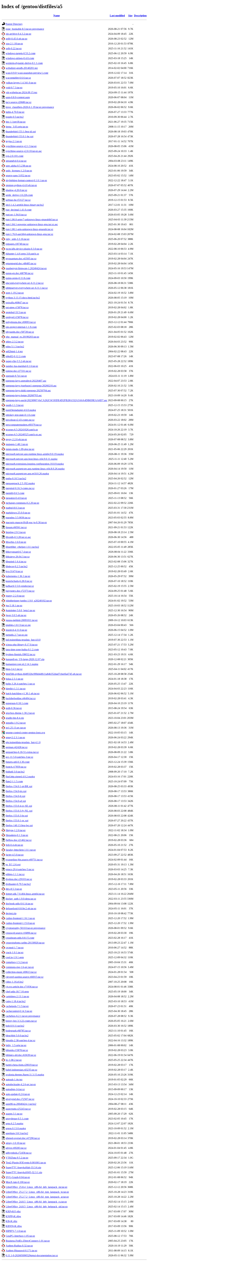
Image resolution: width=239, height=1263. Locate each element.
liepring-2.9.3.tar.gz (16, 532)
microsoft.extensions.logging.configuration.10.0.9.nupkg (35, 463)
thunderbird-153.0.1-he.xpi (19, 136)
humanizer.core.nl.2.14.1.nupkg (22, 664)
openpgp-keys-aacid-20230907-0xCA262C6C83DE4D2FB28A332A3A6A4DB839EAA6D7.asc (56, 400)
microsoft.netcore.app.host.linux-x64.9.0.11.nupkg (31, 459)
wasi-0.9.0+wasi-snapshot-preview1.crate (27, 73)
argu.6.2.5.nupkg (14, 1123)
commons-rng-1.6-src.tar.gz (20, 967)
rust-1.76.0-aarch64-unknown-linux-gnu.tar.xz (29, 234)
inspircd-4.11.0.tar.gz (16, 630)
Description (140, 15)
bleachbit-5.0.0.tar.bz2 (17, 1035)
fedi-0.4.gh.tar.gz (14, 845)
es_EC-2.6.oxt (13, 864)
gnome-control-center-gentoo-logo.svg (25, 732)
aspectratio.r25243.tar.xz (18, 1108)
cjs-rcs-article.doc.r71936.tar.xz (22, 986)
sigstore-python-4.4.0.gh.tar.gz (21, 185)
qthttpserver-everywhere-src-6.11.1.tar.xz (27, 288)
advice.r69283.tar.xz (16, 1148)
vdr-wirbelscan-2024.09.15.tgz (21, 92)
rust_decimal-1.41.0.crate (19, 209)
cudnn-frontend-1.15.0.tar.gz (20, 923)
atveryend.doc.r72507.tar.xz (20, 1099)
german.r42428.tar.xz (16, 747)
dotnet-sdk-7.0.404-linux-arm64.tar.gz (25, 893)
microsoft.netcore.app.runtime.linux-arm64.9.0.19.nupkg (35, 454)
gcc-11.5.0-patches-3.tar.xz (19, 757)
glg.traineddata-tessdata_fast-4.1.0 (23, 742)
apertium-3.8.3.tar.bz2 (17, 1133)
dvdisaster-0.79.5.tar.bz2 (18, 884)
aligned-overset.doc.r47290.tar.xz (23, 1138)
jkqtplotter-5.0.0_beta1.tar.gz (20, 610)
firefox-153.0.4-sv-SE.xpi (19, 805)
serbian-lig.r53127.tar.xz (18, 200)
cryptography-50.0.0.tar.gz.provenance (25, 928)
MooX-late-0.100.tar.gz (18, 1182)
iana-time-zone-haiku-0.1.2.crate (22, 649)
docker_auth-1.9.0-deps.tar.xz (21, 898)
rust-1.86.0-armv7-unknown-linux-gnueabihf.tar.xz (32, 219)
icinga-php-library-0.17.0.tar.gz (22, 644)
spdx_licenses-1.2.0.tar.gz (19, 170)
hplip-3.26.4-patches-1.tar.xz (20, 683)
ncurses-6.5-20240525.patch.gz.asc (24, 434)
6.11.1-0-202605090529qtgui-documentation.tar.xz (32, 1255)
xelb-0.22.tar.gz (14, 48)
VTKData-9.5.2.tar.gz (17, 1157)
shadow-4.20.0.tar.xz (16, 190)
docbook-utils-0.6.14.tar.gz (19, 903)
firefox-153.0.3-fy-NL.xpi (19, 810)
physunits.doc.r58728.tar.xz (20, 331)
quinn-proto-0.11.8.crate (18, 278)
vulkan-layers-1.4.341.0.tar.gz (21, 82)
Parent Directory (14, 24)
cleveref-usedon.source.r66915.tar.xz (24, 977)
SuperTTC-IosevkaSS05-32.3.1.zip (24, 1172)
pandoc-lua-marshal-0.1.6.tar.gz (22, 366)
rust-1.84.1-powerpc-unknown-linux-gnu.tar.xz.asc (32, 224)
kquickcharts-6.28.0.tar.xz (19, 581)
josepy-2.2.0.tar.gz (15, 595)
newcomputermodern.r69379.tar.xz (24, 424)
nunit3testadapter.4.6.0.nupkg (21, 410)
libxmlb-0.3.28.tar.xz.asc (18, 537)
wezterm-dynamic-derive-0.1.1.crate (24, 63)
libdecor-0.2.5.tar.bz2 (16, 566)
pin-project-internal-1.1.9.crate (21, 327)
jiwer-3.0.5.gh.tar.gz (16, 615)
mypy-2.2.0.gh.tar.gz (16, 439)
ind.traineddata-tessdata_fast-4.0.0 (23, 639)
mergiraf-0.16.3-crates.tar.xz (20, 488)
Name (56, 15)
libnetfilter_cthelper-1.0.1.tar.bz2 (22, 546)
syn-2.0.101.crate (14, 156)
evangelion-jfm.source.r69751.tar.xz (24, 859)
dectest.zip (11, 913)
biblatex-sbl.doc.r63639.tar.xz (21, 1055)
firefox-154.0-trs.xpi (16, 791)
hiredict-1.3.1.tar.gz (16, 688)
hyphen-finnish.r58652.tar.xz (20, 654)
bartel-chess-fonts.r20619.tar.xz (22, 1064)
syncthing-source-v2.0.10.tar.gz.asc (24, 151)
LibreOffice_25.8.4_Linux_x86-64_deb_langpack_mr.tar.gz (36, 1187)
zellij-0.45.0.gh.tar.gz (16, 38)
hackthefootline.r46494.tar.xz (21, 698)
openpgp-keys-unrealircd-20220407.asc (26, 380)
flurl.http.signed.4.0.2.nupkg (20, 776)
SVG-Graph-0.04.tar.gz (18, 1177)
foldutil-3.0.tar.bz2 (15, 771)
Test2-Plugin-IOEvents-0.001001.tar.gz (26, 1162)
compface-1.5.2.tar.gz (17, 962)
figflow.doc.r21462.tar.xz (19, 840)
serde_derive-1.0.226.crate (19, 195)
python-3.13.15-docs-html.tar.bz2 (23, 297)
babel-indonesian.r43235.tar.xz (21, 1069)
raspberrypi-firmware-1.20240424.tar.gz (26, 268)
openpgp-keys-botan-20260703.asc (24, 395)
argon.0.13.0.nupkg (16, 1128)
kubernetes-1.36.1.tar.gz (18, 576)
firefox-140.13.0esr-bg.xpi (19, 825)
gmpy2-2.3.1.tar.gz (15, 737)
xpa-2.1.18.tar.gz (14, 43)
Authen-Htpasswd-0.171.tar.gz (21, 1250)
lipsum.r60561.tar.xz (16, 527)
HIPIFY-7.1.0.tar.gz (16, 1231)
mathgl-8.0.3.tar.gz (15, 507)
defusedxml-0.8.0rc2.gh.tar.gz (21, 908)
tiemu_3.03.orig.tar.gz (17, 126)
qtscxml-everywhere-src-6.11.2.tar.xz (25, 283)
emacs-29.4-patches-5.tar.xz (20, 869)
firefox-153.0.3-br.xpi (17, 815)
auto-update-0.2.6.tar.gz (18, 1094)
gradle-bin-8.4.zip (15, 718)
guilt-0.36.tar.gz (14, 708)
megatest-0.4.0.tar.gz (16, 498)
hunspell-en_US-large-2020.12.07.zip (25, 659)
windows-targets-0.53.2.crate (20, 53)
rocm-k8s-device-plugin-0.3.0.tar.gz (24, 248)
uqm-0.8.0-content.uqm (18, 97)
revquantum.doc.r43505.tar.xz (21, 258)
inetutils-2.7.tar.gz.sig (16, 634)
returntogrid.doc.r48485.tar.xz (21, 263)
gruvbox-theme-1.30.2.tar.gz (20, 713)
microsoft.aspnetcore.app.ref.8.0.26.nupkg (27, 473)
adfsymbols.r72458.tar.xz (19, 1152)
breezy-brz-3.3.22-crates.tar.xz (21, 1020)
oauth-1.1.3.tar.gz (15, 405)
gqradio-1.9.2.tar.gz (16, 722)
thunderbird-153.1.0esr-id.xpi (21, 131)
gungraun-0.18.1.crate (17, 703)
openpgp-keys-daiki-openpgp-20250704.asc (28, 390)
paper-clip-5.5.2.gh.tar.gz (18, 361)
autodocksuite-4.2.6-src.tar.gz (21, 1084)
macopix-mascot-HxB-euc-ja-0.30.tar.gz (26, 522)
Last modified (117, 15)
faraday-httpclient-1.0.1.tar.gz (21, 849)
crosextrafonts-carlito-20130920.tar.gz (25, 942)
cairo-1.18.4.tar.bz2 (16, 1001)
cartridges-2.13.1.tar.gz (17, 996)
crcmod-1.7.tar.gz (15, 947)
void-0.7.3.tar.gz (14, 87)
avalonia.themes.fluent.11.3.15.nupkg (25, 1074)
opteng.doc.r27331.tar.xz (18, 371)
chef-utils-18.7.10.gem (17, 991)
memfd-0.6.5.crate (15, 493)
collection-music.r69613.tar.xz (21, 972)
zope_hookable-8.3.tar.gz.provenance (25, 29)
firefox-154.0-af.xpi (16, 801)
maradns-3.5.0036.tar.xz (18, 517)
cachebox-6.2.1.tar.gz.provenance (23, 1016)
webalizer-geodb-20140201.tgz (22, 68)
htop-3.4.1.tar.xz (14, 669)
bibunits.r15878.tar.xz (17, 1050)
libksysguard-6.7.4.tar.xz (18, 551)
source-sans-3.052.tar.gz (18, 175)
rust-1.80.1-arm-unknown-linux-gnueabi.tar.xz (29, 229)
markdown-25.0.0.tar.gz (18, 512)
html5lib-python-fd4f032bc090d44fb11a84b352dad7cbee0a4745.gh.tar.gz (44, 674)
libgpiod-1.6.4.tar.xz (16, 561)
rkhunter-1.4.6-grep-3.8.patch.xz (22, 253)
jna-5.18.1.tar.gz (14, 605)
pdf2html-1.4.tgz (14, 351)
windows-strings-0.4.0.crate (20, 58)
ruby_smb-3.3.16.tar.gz (17, 239)
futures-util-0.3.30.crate (18, 762)
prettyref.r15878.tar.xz (17, 317)
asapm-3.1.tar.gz (14, 1113)
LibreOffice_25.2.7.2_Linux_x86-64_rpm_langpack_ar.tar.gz (37, 1196)
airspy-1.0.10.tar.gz (15, 1143)
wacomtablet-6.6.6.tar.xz (18, 77)
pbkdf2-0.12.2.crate (16, 356)
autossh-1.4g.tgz (14, 1079)
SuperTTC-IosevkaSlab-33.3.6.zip (23, 1167)
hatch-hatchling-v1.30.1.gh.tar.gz (23, 693)
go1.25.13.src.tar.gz (16, 727)
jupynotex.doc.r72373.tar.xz (20, 590)
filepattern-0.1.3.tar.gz (17, 835)
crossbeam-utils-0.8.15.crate (20, 937)
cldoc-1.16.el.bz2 (14, 981)
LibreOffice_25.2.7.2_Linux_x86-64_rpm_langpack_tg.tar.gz (37, 1192)
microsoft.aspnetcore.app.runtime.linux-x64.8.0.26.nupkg (35, 468)
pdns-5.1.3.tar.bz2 (15, 346)
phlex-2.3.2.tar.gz (15, 341)
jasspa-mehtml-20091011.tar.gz (22, 620)
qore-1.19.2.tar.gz (15, 292)
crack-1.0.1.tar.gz (14, 952)
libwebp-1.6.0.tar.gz (16, 542)
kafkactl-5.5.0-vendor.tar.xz (20, 586)
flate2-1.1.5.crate (14, 781)
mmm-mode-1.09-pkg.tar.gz (20, 449)
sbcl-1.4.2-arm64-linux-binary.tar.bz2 (25, 204)
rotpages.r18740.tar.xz (17, 244)
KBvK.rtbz (11, 1221)
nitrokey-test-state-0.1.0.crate (20, 415)
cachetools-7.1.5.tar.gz (17, 1006)
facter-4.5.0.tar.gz (15, 854)
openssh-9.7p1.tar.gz (16, 375)
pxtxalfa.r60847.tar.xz (17, 302)
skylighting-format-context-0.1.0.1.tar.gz (26, 180)
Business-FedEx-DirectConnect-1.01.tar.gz (28, 1240)
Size (130, 15)
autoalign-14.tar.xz (15, 1089)
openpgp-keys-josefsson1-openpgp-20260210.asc (31, 385)
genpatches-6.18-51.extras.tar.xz (22, 752)
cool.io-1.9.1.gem (15, 957)
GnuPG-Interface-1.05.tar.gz (20, 1235)
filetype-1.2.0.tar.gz (16, 830)
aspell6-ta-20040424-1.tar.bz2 (21, 1104)
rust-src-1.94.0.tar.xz (16, 214)
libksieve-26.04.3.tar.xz (18, 556)
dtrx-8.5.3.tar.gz (14, 889)
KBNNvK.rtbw (14, 1226)
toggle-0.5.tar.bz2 (15, 116)
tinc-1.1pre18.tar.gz (16, 121)
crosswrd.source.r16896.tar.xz (21, 933)
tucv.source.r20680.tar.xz (18, 102)
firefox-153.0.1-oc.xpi (17, 820)
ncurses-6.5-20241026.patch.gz (22, 429)
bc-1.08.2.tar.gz (14, 1060)
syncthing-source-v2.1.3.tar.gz (21, 146)
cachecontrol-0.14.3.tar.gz (19, 1011)
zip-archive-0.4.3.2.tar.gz (18, 33)
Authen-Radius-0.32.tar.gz (19, 1245)
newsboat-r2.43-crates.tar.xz (20, 419)
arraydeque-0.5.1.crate (17, 1118)
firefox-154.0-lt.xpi (15, 796)
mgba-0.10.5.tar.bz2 (16, 478)
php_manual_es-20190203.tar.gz (22, 336)
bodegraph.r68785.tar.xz (18, 1030)
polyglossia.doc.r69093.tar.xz (21, 322)
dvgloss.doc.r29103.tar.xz (19, 879)
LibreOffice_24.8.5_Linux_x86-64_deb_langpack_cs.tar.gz (36, 1201)
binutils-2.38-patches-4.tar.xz (20, 1040)
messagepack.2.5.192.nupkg (20, 483)
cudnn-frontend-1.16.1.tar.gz (20, 918)
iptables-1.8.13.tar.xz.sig (18, 625)
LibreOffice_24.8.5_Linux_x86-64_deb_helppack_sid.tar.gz (37, 1206)
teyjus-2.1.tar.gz (14, 141)
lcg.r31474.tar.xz (14, 571)
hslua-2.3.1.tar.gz (14, 678)
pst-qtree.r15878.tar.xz (17, 307)
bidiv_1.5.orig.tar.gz (16, 1045)
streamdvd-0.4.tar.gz (16, 160)
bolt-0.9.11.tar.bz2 (15, 1025)
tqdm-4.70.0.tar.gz (15, 112)
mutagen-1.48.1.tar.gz (17, 444)
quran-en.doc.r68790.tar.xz (19, 273)
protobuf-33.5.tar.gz (16, 312)
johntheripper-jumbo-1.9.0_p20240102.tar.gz (29, 600)
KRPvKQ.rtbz (13, 1211)
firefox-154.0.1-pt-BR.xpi (19, 786)
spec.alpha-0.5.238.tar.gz (18, 165)
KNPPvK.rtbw (13, 1216)
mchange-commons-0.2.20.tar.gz (22, 503)
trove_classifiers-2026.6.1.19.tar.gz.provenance (30, 107)
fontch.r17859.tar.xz (16, 766)
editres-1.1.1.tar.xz (15, 874)
